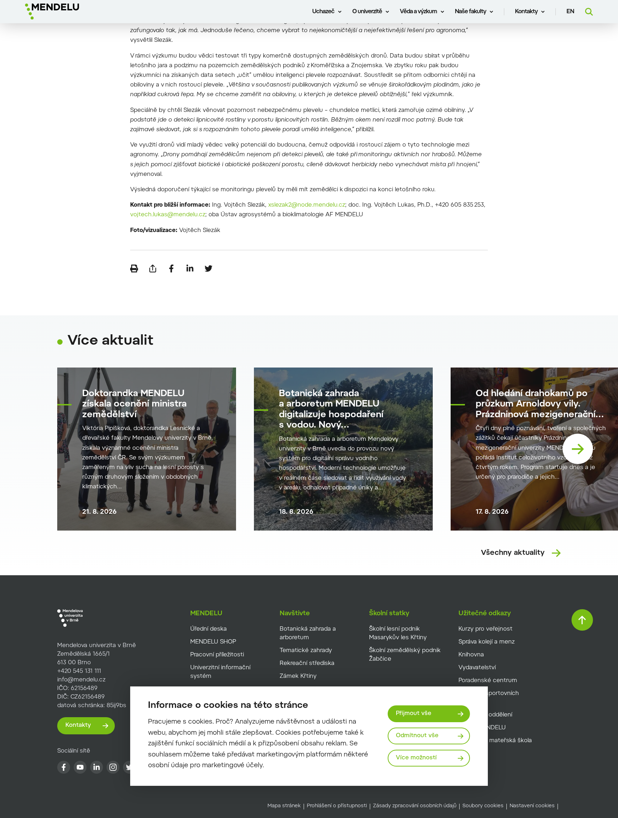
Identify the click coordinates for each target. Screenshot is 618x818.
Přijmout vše (413, 713)
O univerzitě (367, 12)
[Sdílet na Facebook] (171, 268)
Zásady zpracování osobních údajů (414, 806)
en (570, 12)
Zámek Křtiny (298, 676)
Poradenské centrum (487, 681)
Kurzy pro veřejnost (485, 629)
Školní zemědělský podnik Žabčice (405, 655)
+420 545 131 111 (79, 671)
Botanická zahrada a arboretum (308, 633)
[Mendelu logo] (68, 12)
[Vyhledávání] (589, 12)
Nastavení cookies (532, 806)
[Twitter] (129, 767)
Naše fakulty (470, 12)
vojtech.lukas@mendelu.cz (167, 215)
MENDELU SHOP (213, 642)
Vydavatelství (477, 668)
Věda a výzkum (418, 12)
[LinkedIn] (96, 767)
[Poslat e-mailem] (153, 268)
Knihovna (471, 655)
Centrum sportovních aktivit (488, 698)
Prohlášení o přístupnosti (337, 806)
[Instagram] (113, 767)
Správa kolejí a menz (486, 642)
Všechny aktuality (513, 553)
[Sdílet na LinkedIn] (190, 268)
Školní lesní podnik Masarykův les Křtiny (398, 633)
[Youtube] (80, 767)
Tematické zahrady (306, 651)
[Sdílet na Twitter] (208, 268)
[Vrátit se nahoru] (582, 620)
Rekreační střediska (307, 663)
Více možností (416, 758)
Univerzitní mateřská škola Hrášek (495, 745)
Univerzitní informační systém (220, 672)
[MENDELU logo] (88, 618)
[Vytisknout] (134, 268)
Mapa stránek (284, 806)
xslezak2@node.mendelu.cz (306, 205)
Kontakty (526, 12)
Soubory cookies (483, 806)
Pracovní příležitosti (217, 655)
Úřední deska (208, 629)
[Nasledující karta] (578, 449)
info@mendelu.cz (81, 680)
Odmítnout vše (417, 736)
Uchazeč (323, 12)
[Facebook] (63, 767)
